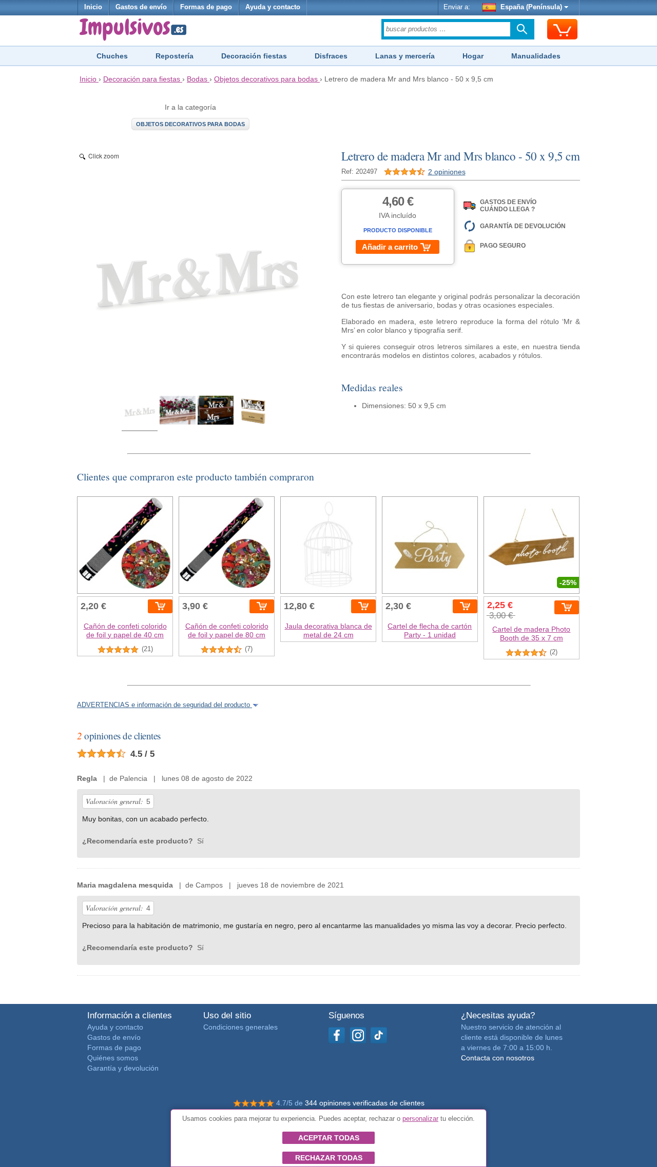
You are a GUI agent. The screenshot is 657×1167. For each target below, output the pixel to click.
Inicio (93, 7)
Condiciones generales (240, 1027)
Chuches (112, 56)
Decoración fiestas (254, 56)
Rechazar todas (328, 1158)
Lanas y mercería (405, 56)
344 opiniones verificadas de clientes (364, 1103)
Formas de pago (206, 7)
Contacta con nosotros (497, 1058)
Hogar (473, 56)
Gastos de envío (141, 7)
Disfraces (331, 56)
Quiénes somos (112, 1058)
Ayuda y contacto (272, 7)
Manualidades (536, 56)
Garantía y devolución (123, 1068)
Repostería (175, 56)
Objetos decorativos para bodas (190, 124)
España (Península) (531, 7)
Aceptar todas (328, 1138)
